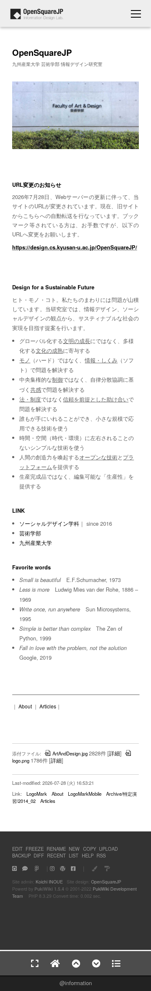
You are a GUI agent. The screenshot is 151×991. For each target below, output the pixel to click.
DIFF (39, 855)
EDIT (17, 848)
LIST (73, 855)
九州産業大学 (35, 543)
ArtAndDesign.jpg (70, 753)
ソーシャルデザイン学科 (49, 523)
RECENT (56, 855)
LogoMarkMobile (85, 793)
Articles (47, 706)
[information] (36, 17)
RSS (101, 855)
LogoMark (36, 793)
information (78, 983)
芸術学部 (30, 533)
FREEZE (35, 848)
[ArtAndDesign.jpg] (75, 147)
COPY (89, 848)
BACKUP (21, 855)
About (25, 706)
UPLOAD (108, 848)
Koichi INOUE (49, 881)
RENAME (56, 848)
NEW (74, 848)
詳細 (114, 753)
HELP (88, 855)
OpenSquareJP (106, 881)
